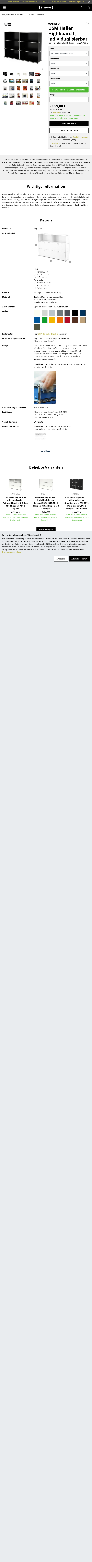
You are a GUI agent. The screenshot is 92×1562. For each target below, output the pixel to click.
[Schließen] (89, 2)
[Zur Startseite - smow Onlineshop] (46, 7)
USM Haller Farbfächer (48, 334)
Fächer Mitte (54, 69)
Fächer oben (54, 59)
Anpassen (61, 559)
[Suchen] (81, 7)
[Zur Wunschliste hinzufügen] (87, 23)
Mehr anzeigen (46, 529)
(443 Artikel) (35, 15)
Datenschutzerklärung (12, 552)
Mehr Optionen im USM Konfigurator (68, 90)
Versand (56, 112)
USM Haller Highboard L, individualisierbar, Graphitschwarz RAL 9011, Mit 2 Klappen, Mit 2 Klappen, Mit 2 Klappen (76, 503)
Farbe (51, 49)
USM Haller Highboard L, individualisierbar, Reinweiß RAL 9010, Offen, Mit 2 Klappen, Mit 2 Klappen (15, 503)
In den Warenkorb (69, 123)
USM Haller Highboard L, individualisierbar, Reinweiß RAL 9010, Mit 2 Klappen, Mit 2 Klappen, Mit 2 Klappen (46, 503)
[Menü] (4, 7)
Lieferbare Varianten (69, 130)
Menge (52, 95)
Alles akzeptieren (79, 559)
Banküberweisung (80, 137)
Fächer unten (54, 78)
